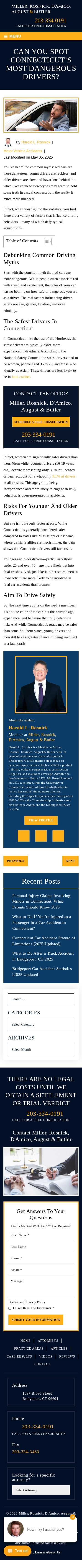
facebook (24, 836)
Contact (42, 1364)
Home (25, 1340)
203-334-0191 (50, 21)
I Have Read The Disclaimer (33, 1308)
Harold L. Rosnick (35, 142)
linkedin (41, 836)
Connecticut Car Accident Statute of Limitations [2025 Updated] (43, 941)
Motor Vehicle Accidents (22, 151)
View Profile (41, 820)
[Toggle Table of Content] (45, 241)
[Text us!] (17, 1551)
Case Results (19, 1356)
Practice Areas (29, 1348)
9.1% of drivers (64, 476)
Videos (45, 1356)
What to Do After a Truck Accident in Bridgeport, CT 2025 (43, 956)
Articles (59, 1348)
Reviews (67, 1356)
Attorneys (48, 1340)
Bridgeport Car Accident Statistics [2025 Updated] (42, 971)
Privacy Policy (36, 1302)
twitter (58, 836)
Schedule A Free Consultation (41, 422)
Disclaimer (15, 1302)
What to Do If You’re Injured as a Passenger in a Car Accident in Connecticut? (41, 922)
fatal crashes (21, 377)
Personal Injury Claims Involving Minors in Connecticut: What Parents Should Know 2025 (41, 901)
